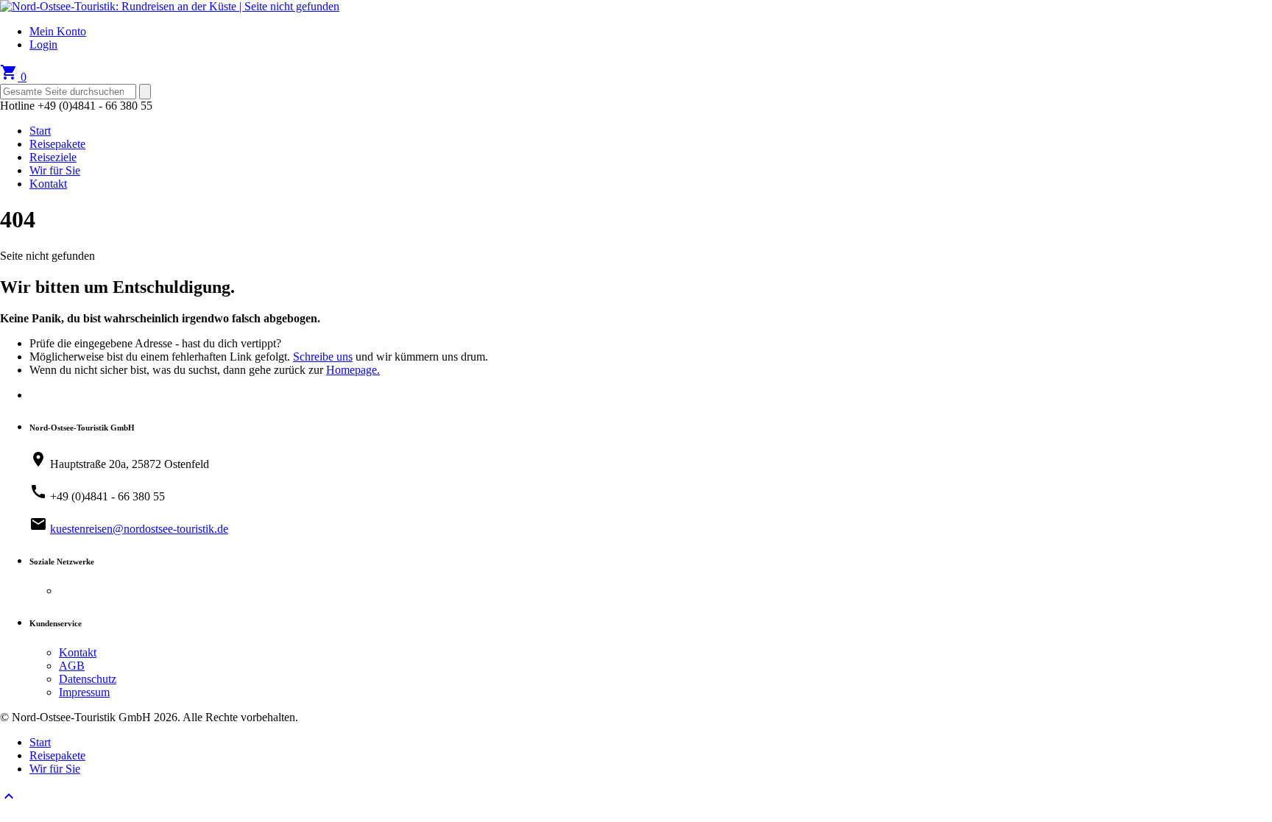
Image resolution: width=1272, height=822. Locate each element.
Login (43, 44)
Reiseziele (53, 157)
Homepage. (353, 370)
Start (40, 130)
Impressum (84, 692)
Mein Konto (57, 31)
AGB (72, 665)
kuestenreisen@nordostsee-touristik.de (139, 528)
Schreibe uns (323, 356)
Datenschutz (87, 679)
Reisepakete (57, 144)
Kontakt (48, 183)
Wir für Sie (54, 170)
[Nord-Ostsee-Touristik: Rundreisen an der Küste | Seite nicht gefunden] (169, 6)
